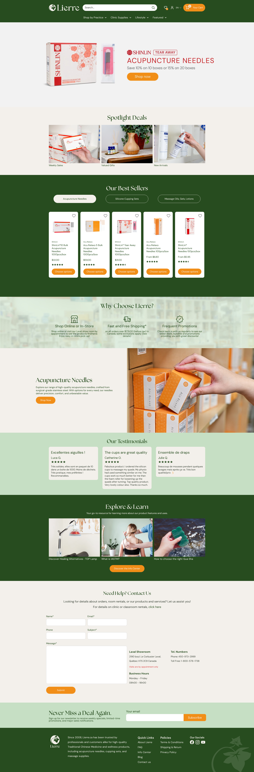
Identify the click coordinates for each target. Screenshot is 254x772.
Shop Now (45, 400)
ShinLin (55, 242)
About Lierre (145, 742)
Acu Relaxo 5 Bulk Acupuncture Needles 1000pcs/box (93, 250)
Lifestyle (140, 17)
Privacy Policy (168, 752)
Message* (51, 643)
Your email (133, 711)
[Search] (153, 7)
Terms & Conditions (171, 742)
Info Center (144, 752)
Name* (50, 616)
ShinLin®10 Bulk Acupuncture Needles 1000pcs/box (60, 250)
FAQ (140, 747)
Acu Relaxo (87, 242)
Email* (91, 616)
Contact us (144, 762)
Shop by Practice (93, 17)
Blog (140, 757)
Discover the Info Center (127, 568)
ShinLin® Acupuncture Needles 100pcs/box (189, 248)
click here (154, 607)
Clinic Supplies (119, 17)
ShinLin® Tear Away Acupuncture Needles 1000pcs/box (125, 250)
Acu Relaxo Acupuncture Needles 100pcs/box (157, 248)
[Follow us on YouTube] (203, 743)
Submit (61, 690)
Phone (49, 629)
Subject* (92, 629)
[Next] (205, 244)
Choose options (63, 271)
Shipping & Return (170, 747)
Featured (158, 17)
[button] (165, 7)
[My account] (172, 8)
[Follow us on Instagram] (197, 743)
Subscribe (195, 717)
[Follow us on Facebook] (192, 743)
